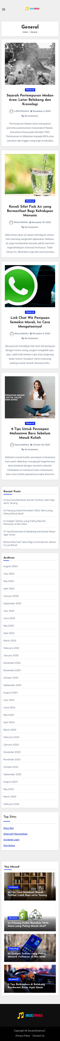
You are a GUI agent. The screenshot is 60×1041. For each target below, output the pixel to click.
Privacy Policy (23, 1035)
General (30, 90)
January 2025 (11, 655)
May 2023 (8, 789)
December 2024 (12, 663)
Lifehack (13, 887)
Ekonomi (13, 918)
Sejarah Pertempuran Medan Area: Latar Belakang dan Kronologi (30, 100)
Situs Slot (8, 828)
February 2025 (11, 648)
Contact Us (38, 1035)
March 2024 (9, 729)
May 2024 (8, 715)
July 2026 (9, 573)
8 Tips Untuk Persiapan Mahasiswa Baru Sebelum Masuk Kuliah (30, 433)
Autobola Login (11, 839)
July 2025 (8, 611)
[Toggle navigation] (3, 9)
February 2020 (11, 804)
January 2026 (11, 596)
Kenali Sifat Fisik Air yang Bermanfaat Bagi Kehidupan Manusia (30, 211)
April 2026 (9, 588)
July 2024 (9, 700)
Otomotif (14, 979)
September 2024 (12, 685)
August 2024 (10, 692)
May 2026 (8, 581)
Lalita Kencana (21, 111)
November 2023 (12, 759)
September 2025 (12, 603)
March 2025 (9, 640)
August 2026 (10, 566)
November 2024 (12, 670)
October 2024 (10, 677)
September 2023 (12, 774)
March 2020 (9, 796)
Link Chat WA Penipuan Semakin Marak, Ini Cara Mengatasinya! (30, 322)
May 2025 (8, 625)
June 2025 (9, 618)
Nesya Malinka (21, 222)
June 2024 (9, 707)
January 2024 (11, 744)
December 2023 (12, 752)
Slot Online (9, 845)
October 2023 (10, 767)
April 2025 (9, 633)
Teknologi (14, 948)
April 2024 (9, 722)
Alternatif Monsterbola (15, 834)
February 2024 (11, 737)
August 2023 (10, 782)
